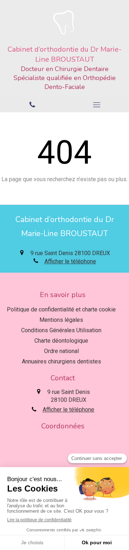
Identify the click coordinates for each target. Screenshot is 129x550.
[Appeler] (32, 105)
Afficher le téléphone (70, 261)
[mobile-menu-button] (96, 105)
